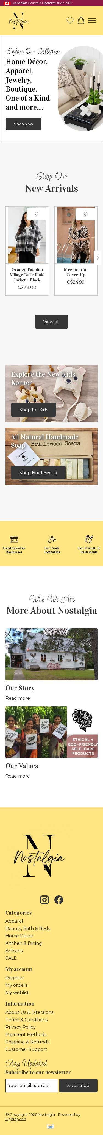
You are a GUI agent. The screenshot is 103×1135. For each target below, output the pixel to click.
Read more (17, 698)
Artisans (14, 950)
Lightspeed (15, 1119)
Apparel (14, 921)
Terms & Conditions (26, 1019)
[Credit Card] (50, 1127)
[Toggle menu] (92, 20)
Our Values (21, 766)
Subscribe (78, 1085)
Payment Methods (25, 1034)
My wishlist (17, 992)
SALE (11, 958)
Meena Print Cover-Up (76, 272)
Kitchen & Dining (23, 943)
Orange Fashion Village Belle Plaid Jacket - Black (27, 275)
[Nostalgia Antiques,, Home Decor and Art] (18, 20)
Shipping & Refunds (27, 1042)
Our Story (20, 688)
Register (14, 977)
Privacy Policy (20, 1027)
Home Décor (19, 935)
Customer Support (26, 1049)
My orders (16, 985)
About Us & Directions (29, 1012)
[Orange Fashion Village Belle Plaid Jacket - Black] (27, 235)
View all (51, 321)
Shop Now (23, 124)
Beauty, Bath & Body (28, 928)
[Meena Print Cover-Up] (76, 235)
